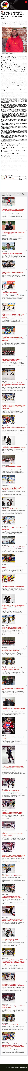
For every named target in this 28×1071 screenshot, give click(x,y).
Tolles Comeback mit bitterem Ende (11, 1024)
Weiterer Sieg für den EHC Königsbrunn (12, 875)
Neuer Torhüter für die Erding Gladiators (12, 253)
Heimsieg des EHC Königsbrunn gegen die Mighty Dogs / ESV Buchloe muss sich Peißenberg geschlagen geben (13, 488)
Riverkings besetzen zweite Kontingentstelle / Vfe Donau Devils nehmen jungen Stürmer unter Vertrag (13, 211)
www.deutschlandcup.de (6, 176)
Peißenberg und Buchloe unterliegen (11, 508)
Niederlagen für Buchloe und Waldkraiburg (13, 586)
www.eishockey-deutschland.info (7, 178)
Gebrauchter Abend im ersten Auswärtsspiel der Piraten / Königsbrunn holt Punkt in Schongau (13, 607)
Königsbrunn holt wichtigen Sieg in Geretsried (13, 447)
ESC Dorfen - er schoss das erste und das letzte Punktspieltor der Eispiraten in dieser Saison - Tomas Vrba (13, 768)
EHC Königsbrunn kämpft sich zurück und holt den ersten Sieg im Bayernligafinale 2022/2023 (13, 316)
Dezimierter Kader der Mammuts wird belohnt (13, 546)
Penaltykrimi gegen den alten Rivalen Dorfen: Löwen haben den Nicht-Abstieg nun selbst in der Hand (13, 384)
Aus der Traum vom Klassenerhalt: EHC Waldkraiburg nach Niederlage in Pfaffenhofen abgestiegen (13, 339)
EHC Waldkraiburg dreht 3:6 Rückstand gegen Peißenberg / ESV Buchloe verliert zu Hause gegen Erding (13, 407)
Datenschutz (13, 1067)
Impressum (8, 1067)
